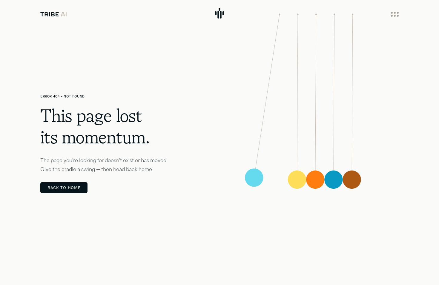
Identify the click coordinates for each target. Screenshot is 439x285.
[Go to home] (53, 14)
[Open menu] (395, 14)
